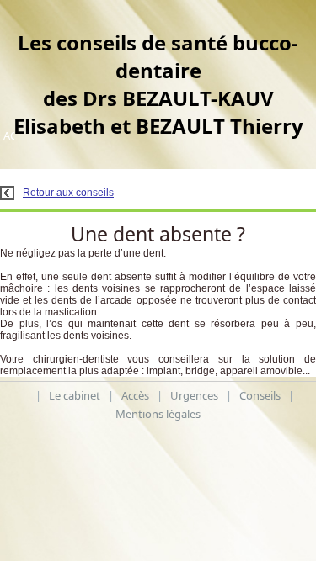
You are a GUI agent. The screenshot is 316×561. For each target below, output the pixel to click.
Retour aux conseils (68, 192)
